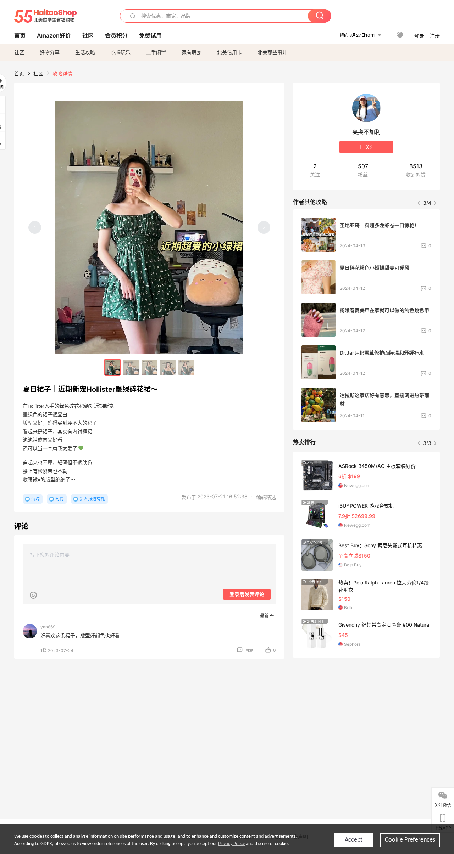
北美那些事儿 (272, 52)
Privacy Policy (231, 844)
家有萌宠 (191, 52)
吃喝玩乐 (121, 52)
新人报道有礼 (92, 499)
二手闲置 (156, 52)
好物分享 (50, 52)
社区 (19, 52)
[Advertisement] (366, 716)
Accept (353, 840)
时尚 (59, 499)
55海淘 (45, 16)
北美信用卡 (229, 52)
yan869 (47, 626)
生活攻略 (85, 52)
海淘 (35, 499)
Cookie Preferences (410, 840)
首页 (19, 73)
